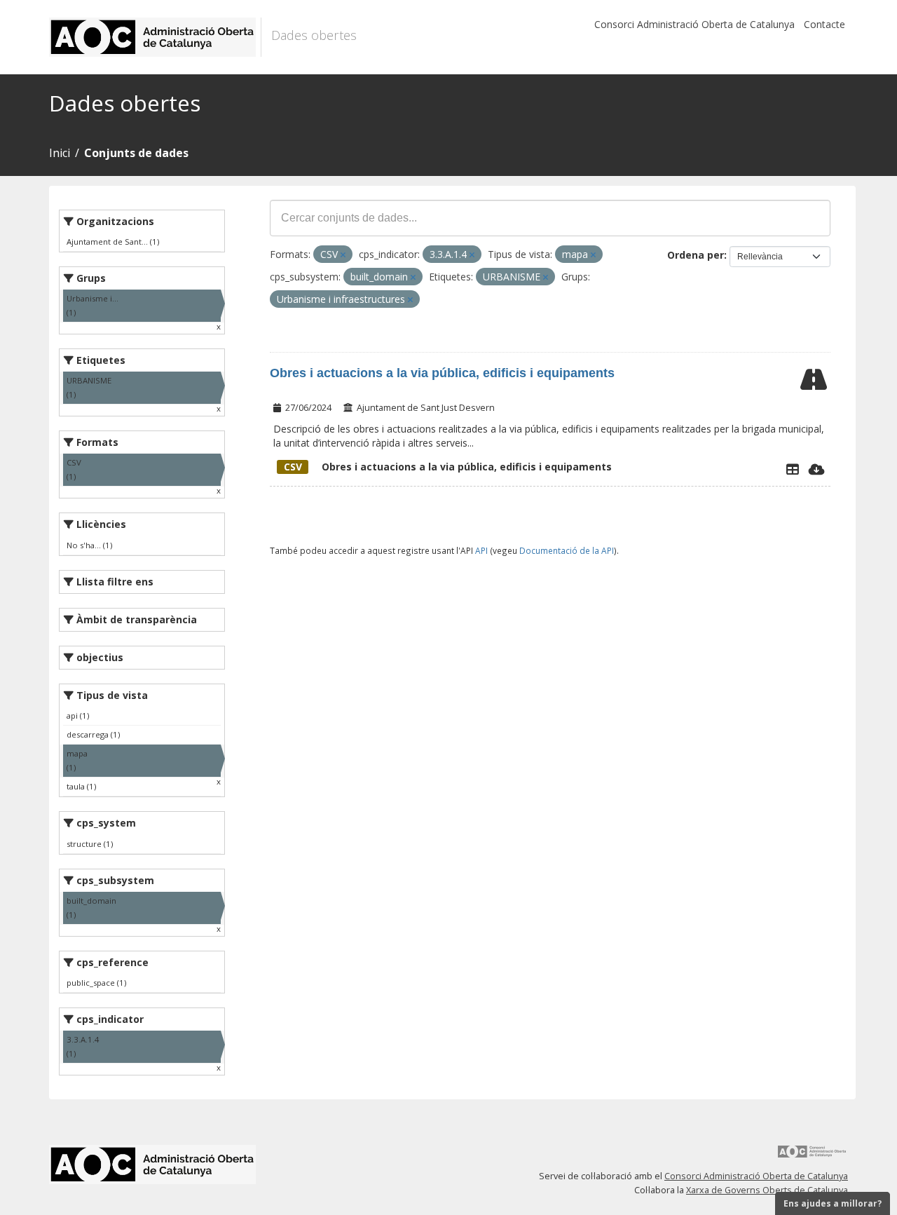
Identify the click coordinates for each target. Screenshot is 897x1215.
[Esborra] (343, 255)
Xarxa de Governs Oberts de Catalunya (767, 1190)
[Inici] (155, 37)
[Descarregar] (817, 469)
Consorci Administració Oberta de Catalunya (694, 24)
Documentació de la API (566, 550)
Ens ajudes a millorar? (832, 1203)
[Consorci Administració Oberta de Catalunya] (812, 1156)
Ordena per (695, 255)
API (481, 550)
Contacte (824, 24)
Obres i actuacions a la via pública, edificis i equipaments (442, 373)
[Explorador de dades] (792, 469)
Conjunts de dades (136, 153)
